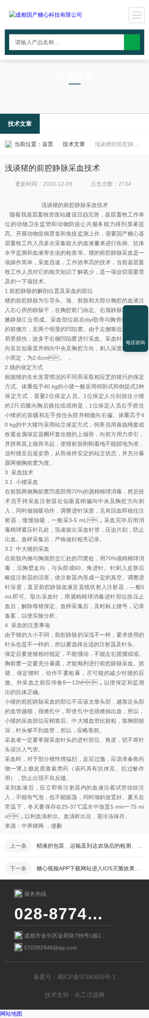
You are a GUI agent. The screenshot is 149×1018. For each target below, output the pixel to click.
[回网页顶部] (135, 314)
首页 (47, 144)
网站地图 (11, 1013)
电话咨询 (135, 342)
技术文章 (20, 123)
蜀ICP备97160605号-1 (86, 976)
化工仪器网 (89, 994)
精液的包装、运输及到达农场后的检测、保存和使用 (90, 845)
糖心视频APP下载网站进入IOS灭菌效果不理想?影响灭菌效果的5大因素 (90, 868)
